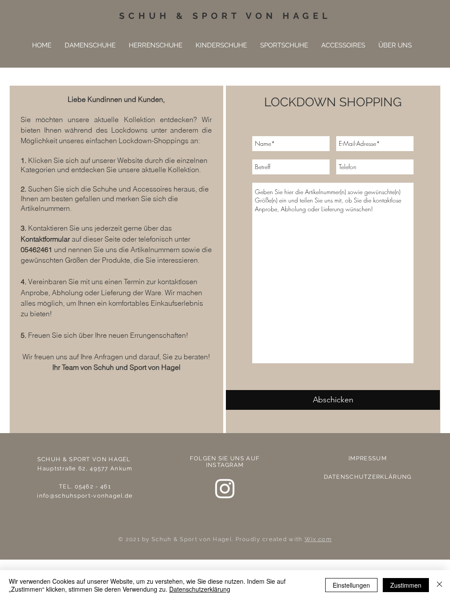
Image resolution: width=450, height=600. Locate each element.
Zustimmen (405, 585)
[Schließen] (439, 585)
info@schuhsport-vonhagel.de (85, 495)
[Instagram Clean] (225, 489)
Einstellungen (351, 585)
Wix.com (318, 539)
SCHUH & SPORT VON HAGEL (225, 16)
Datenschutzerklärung (199, 589)
